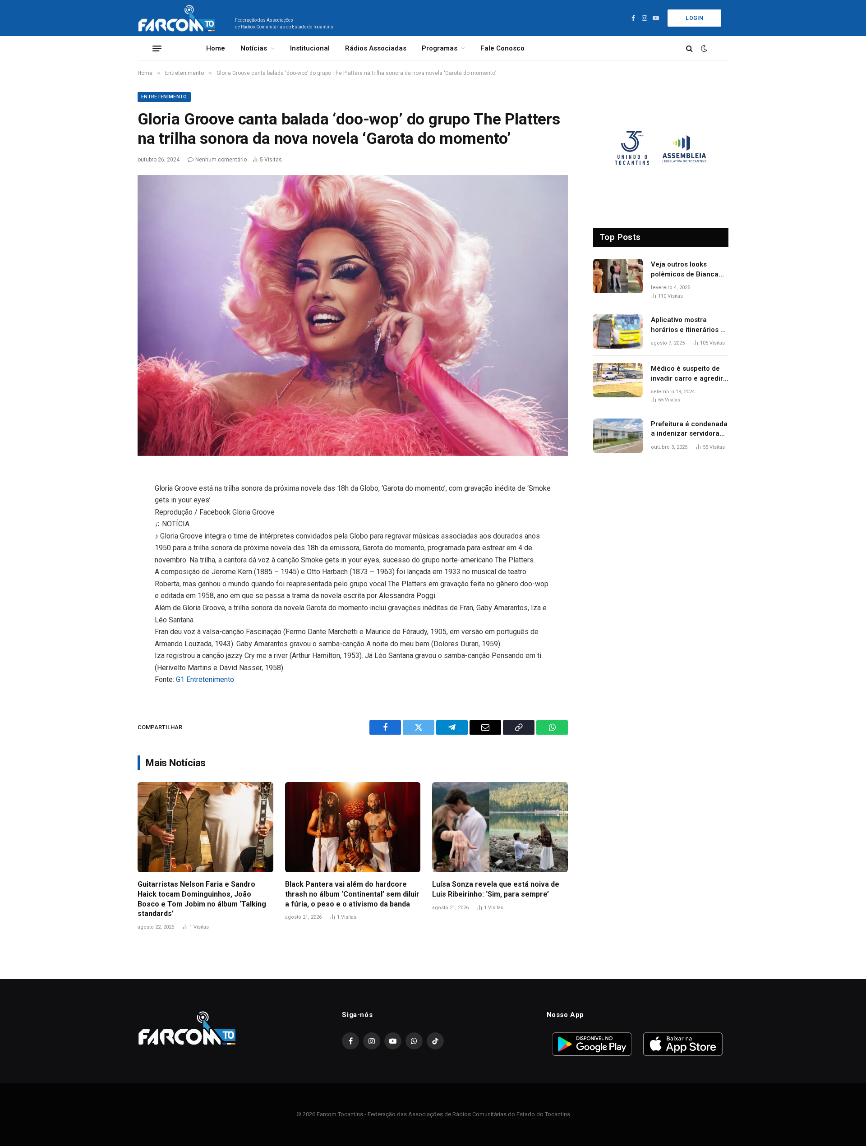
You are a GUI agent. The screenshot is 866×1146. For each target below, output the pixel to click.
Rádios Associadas (375, 48)
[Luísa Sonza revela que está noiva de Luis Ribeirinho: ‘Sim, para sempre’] (500, 827)
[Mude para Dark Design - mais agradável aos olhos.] (703, 48)
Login (694, 18)
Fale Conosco (502, 48)
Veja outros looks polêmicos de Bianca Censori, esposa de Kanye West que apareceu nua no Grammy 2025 (685, 269)
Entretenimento (164, 97)
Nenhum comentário (221, 159)
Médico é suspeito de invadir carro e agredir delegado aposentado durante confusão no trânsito (687, 373)
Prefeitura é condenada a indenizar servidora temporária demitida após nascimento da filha (689, 429)
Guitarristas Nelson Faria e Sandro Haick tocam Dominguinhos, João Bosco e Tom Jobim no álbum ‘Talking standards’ (202, 899)
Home (215, 48)
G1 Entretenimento (205, 679)
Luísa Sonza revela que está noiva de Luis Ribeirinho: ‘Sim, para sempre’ (495, 889)
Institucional (310, 48)
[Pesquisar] (689, 48)
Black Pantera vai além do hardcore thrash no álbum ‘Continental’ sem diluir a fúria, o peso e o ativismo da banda (352, 894)
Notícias (253, 48)
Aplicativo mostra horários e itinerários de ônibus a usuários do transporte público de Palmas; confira (689, 325)
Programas (439, 48)
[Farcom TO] (178, 18)
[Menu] (156, 48)
